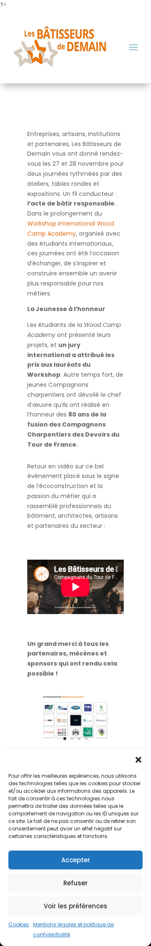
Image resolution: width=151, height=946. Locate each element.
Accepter (75, 860)
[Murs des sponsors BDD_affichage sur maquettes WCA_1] (75, 743)
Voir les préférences (75, 906)
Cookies (18, 924)
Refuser (75, 883)
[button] (138, 760)
